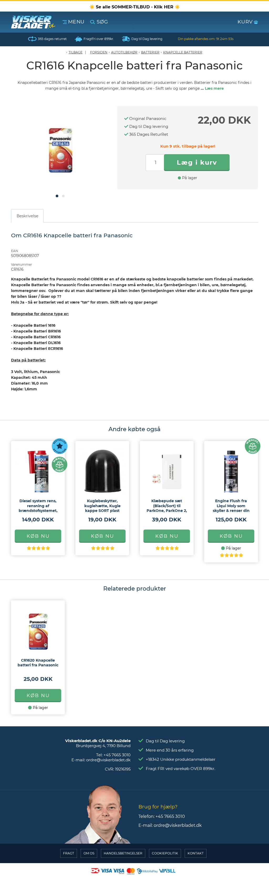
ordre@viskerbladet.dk (108, 759)
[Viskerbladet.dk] (35, 22)
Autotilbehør (124, 52)
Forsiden (98, 52)
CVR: (118, 769)
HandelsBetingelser (123, 853)
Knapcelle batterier (182, 52)
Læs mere (214, 88)
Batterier (150, 52)
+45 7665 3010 (117, 754)
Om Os (89, 853)
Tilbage (75, 52)
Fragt (68, 853)
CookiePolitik (165, 853)
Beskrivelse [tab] (27, 215)
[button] (57, 196)
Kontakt (196, 853)
